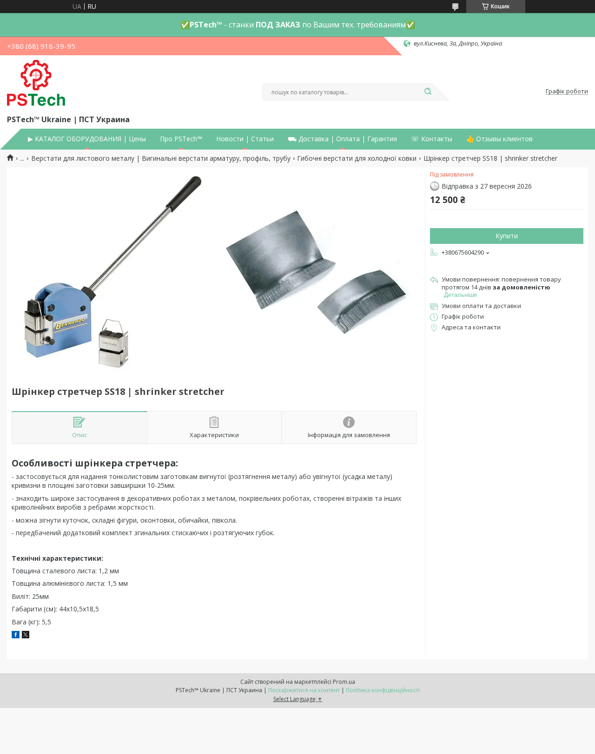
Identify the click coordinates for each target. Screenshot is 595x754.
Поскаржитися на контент (304, 690)
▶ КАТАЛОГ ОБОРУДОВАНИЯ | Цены (87, 139)
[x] (25, 635)
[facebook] (16, 635)
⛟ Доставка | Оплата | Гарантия (342, 139)
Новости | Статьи (245, 139)
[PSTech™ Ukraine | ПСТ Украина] (36, 83)
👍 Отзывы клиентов (499, 139)
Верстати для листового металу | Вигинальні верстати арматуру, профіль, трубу (161, 158)
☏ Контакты (431, 139)
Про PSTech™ (181, 139)
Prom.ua (344, 682)
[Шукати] (427, 92)
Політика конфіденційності (383, 690)
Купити (507, 235)
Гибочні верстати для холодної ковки (356, 158)
